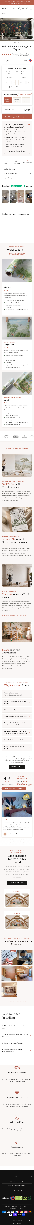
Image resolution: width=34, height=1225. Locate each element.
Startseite (4, 14)
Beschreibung (8, 178)
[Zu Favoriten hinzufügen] (30, 19)
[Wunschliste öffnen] (27, 8)
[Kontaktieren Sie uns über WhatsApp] (30, 1221)
